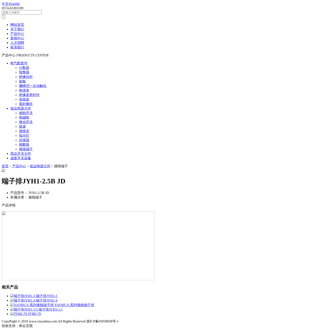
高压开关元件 (20, 153)
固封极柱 (26, 104)
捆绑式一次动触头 (33, 86)
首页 (5, 166)
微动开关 (26, 122)
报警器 (24, 72)
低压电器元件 (20, 108)
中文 (5, 4)
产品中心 (17, 34)
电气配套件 (19, 63)
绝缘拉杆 (26, 77)
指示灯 (24, 135)
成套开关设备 (20, 158)
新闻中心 (17, 38)
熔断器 (24, 144)
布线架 (24, 99)
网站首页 (17, 24)
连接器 (24, 140)
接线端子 (26, 149)
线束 (22, 126)
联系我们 (17, 47)
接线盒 (24, 131)
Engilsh (14, 4)
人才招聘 (17, 43)
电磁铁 (24, 117)
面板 (22, 81)
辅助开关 (26, 113)
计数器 (24, 68)
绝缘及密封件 (29, 95)
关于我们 (17, 29)
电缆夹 (24, 90)
